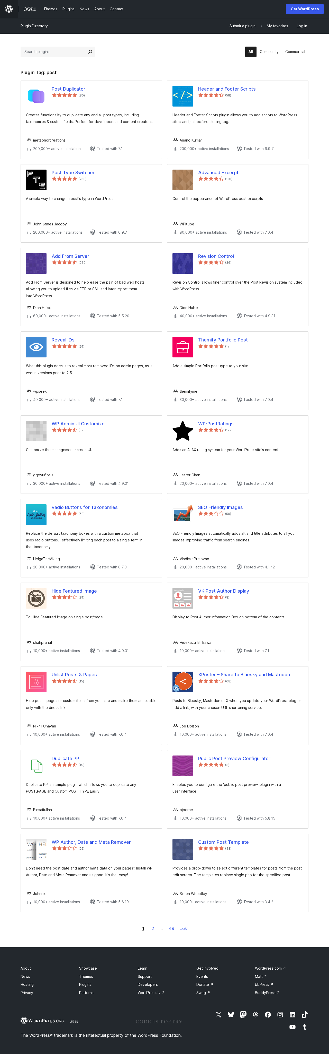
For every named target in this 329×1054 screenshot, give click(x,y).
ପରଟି (184, 928)
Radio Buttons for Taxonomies (85, 507)
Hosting (27, 984)
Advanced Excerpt (218, 172)
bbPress (264, 984)
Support (145, 976)
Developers (148, 984)
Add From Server (70, 256)
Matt (261, 976)
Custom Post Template (223, 842)
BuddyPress (267, 992)
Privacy (27, 992)
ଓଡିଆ (74, 1021)
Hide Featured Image (74, 591)
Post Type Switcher (73, 172)
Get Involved (207, 968)
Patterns (86, 992)
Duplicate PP (65, 758)
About (26, 968)
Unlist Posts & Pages (74, 674)
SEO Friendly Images (220, 507)
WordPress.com (270, 968)
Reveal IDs (63, 339)
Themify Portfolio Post (223, 339)
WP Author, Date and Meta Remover (91, 842)
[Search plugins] (90, 52)
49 (171, 928)
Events (202, 976)
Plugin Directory (34, 26)
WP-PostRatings (216, 423)
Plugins (85, 984)
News (25, 976)
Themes (86, 976)
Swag (203, 992)
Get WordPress (305, 9)
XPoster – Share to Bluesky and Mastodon (244, 674)
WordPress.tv (151, 992)
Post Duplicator (68, 89)
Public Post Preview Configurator (234, 758)
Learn (142, 968)
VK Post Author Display (223, 591)
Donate (204, 984)
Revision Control (216, 256)
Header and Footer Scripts (227, 89)
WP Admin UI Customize (78, 423)
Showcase (88, 968)
